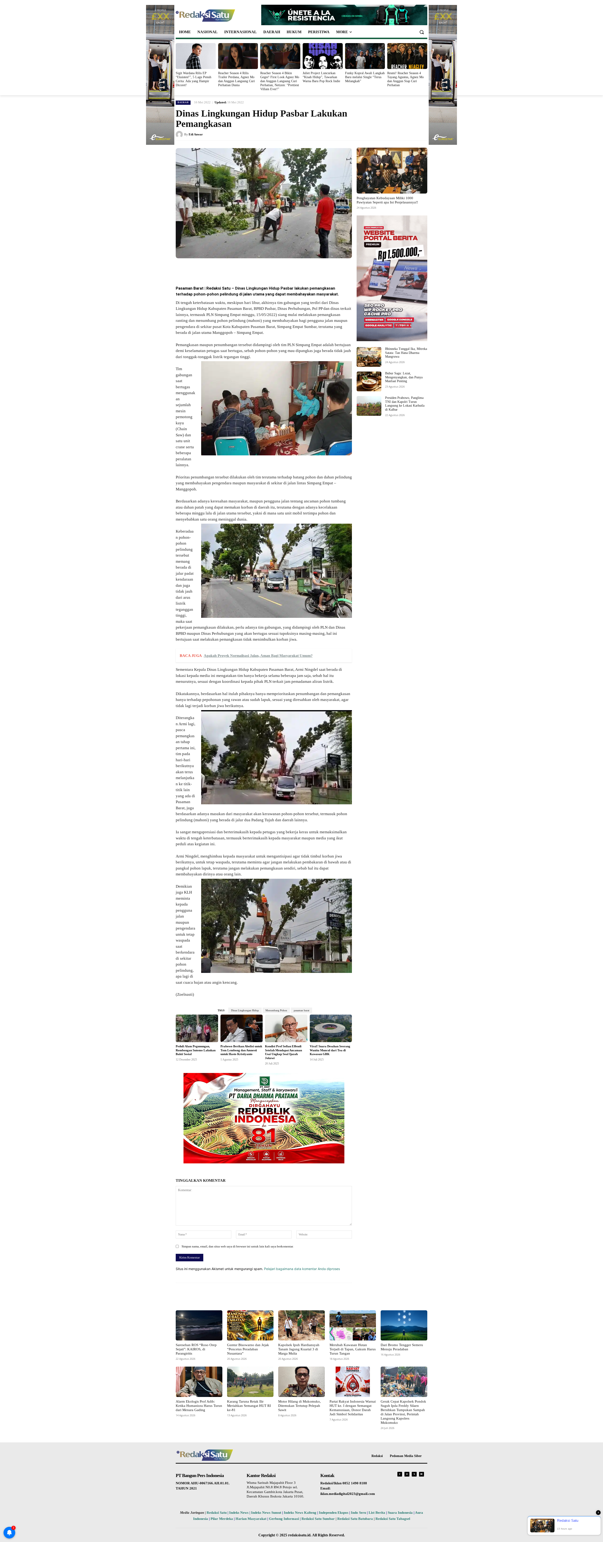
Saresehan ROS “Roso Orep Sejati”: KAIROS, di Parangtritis (196, 1349)
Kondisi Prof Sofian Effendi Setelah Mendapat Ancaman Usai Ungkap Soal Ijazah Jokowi (283, 1052)
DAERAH (183, 102)
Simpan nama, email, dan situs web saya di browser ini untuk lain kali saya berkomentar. (237, 1246)
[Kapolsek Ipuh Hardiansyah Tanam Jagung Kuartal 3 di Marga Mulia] (301, 1325)
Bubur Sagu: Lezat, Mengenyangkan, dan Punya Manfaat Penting (404, 377)
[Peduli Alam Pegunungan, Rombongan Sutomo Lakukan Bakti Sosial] (197, 1028)
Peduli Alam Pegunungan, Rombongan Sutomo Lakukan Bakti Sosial (196, 1050)
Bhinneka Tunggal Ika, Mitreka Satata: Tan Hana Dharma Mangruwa (406, 353)
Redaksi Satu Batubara (355, 1519)
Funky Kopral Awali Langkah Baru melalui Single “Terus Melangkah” (365, 77)
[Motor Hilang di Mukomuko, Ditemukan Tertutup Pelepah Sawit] (301, 1382)
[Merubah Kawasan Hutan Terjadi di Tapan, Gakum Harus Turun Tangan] (353, 1325)
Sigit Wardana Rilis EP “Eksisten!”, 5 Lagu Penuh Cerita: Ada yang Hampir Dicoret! (193, 79)
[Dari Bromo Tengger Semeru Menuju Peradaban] (404, 1325)
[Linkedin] (242, 269)
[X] (221, 269)
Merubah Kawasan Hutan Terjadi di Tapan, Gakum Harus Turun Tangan (353, 1349)
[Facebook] (210, 269)
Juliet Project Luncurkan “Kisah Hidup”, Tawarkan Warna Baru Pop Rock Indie (321, 77)
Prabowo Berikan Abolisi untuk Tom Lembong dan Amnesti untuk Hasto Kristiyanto (241, 1050)
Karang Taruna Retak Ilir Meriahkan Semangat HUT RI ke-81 (249, 1406)
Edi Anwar (196, 134)
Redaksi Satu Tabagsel (392, 1519)
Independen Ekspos (333, 1512)
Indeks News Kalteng (300, 1512)
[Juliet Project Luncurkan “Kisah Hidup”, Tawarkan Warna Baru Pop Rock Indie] (323, 56)
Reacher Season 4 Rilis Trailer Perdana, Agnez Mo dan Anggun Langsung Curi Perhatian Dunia (236, 79)
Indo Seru (358, 1512)
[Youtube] (421, 1474)
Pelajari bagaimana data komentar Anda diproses (302, 1269)
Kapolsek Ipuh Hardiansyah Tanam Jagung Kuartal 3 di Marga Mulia (298, 1349)
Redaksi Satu (217, 1512)
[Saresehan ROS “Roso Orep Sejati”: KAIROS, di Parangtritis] (199, 1325)
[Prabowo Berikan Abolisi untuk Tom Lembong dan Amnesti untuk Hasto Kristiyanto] (241, 1028)
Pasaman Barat (190, 288)
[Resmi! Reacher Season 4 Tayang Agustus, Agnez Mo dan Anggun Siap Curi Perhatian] (407, 56)
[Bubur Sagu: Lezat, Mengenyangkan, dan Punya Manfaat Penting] (369, 381)
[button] (421, 32)
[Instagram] (406, 1474)
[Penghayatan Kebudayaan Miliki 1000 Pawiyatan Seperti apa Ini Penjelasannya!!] (392, 171)
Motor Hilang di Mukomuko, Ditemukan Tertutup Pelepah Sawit (299, 1406)
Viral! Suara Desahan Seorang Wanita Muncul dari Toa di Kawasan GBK (330, 1050)
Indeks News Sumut (266, 1512)
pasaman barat (301, 1010)
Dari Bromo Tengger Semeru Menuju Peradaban (402, 1347)
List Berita (377, 1512)
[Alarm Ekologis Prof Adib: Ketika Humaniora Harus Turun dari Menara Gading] (199, 1382)
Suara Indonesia (400, 1512)
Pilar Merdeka (222, 1519)
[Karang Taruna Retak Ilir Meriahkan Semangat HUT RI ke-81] (250, 1382)
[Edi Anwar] (180, 134)
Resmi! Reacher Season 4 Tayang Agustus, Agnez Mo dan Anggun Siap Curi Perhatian (405, 79)
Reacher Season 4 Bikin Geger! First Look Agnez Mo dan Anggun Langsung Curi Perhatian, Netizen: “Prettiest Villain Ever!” (279, 81)
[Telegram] (264, 269)
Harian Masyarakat (251, 1519)
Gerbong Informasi (284, 1519)
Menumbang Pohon (276, 1010)
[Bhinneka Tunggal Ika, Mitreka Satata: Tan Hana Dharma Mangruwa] (369, 357)
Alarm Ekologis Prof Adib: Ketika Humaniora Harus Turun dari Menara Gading (199, 1406)
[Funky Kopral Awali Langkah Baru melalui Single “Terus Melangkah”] (365, 56)
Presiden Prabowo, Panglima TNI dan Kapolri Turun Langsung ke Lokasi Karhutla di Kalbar (404, 403)
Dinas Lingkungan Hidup (245, 1010)
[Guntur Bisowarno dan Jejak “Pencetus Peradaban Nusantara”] (250, 1325)
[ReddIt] (253, 269)
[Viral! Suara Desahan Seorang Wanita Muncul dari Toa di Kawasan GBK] (331, 1028)
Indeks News (239, 1512)
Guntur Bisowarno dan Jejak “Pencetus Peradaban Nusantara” (248, 1349)
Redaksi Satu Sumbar (319, 1519)
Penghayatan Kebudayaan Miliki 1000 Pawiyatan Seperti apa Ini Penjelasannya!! (387, 200)
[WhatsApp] (231, 269)
